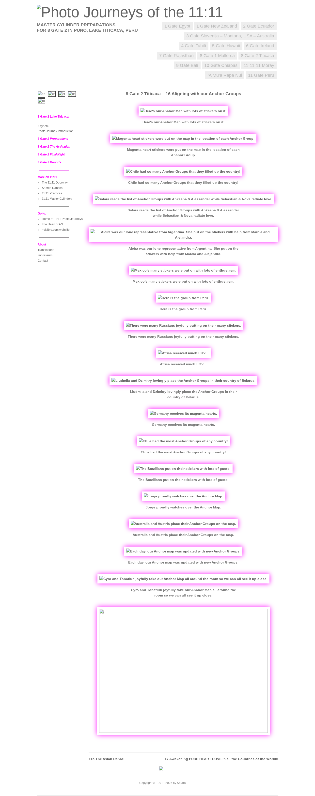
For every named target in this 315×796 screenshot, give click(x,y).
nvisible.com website (56, 229)
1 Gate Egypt (177, 26)
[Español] (53, 93)
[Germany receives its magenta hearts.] (183, 413)
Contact (43, 260)
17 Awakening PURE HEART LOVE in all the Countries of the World (220, 759)
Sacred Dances (52, 188)
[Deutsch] (73, 93)
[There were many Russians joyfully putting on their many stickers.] (183, 325)
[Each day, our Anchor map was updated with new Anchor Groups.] (183, 551)
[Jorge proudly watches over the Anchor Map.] (183, 496)
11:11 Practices (52, 193)
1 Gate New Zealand (216, 26)
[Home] (132, 12)
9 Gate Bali (187, 65)
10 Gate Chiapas (220, 65)
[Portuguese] (63, 93)
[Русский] (42, 100)
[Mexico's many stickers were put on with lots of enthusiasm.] (183, 270)
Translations (46, 250)
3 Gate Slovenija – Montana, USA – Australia (230, 35)
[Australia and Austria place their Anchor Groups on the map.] (183, 524)
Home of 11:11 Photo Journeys (62, 219)
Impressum (45, 255)
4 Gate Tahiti (193, 45)
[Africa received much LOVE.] (183, 353)
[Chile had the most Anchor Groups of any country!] (183, 441)
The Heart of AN (52, 224)
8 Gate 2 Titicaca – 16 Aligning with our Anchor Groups (183, 93)
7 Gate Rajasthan (176, 55)
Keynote (43, 126)
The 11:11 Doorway (55, 182)
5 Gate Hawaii (226, 45)
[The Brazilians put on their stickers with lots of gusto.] (183, 469)
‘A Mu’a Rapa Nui (225, 75)
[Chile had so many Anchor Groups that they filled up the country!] (183, 171)
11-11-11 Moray (259, 65)
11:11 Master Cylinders (57, 198)
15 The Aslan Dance (107, 759)
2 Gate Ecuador (258, 26)
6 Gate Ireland (260, 45)
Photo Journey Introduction (56, 131)
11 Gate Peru (261, 75)
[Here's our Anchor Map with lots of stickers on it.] (183, 111)
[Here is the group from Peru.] (183, 298)
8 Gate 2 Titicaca (257, 55)
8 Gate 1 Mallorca (217, 55)
